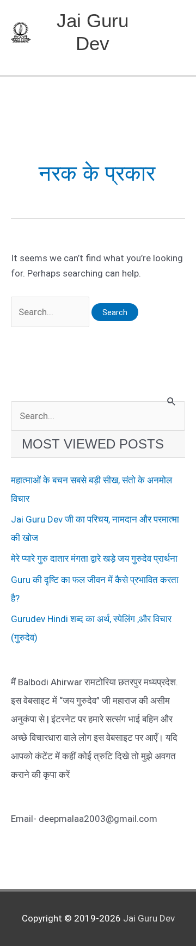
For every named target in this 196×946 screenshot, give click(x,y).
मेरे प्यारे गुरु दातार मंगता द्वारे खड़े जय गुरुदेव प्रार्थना (94, 558)
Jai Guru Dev (149, 918)
